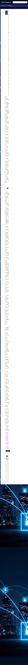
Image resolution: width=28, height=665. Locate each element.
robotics (7, 442)
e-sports (7, 434)
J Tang (7, 430)
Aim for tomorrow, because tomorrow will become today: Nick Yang (8, 53)
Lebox (7, 437)
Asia (6, 433)
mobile (7, 438)
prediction (7, 440)
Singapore (7, 444)
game (7, 436)
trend (7, 447)
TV (7, 448)
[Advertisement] (16, 32)
